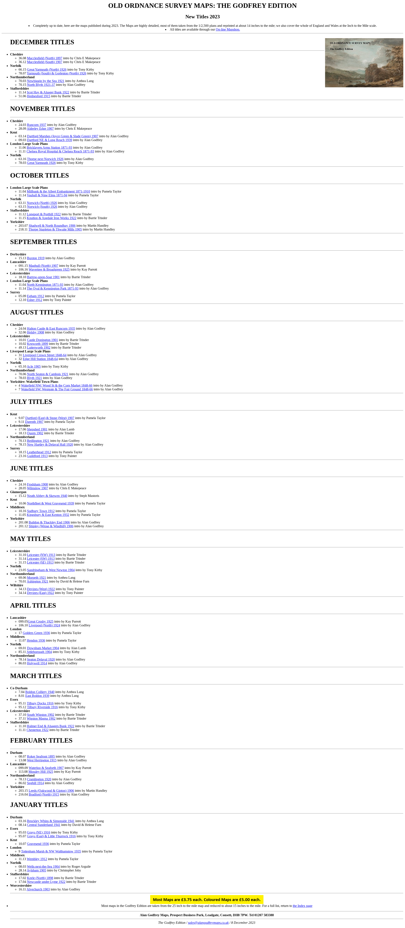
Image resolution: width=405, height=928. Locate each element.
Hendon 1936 (36, 640)
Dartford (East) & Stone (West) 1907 (49, 418)
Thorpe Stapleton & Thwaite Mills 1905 (55, 229)
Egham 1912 (35, 296)
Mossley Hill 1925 (40, 771)
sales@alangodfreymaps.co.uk (208, 922)
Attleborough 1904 (39, 652)
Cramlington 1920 (39, 779)
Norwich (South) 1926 (42, 206)
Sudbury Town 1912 (41, 511)
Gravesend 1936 (38, 844)
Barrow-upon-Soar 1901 (43, 277)
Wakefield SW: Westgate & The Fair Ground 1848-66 (57, 389)
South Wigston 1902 (40, 714)
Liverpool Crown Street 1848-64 (44, 355)
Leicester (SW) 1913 (41, 558)
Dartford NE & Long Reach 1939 (49, 140)
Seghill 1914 (35, 783)
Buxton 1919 (36, 258)
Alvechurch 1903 (38, 889)
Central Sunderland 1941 (43, 825)
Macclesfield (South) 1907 (44, 62)
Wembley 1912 (37, 859)
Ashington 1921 (37, 581)
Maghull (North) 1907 (43, 265)
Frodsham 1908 (37, 484)
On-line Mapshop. (228, 29)
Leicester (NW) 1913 (41, 555)
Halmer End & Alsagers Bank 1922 (50, 726)
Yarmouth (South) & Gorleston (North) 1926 (56, 73)
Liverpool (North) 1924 (44, 625)
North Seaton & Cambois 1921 (47, 374)
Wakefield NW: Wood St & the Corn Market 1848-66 (56, 385)
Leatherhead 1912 (39, 452)
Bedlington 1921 (38, 440)
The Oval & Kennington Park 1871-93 (52, 288)
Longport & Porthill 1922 (44, 214)
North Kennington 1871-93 (45, 284)
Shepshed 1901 (37, 429)
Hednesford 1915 (38, 96)
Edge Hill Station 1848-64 (40, 359)
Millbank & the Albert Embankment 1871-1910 (58, 191)
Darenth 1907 (34, 422)
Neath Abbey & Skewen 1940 (47, 496)
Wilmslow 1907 (37, 488)
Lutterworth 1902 (38, 347)
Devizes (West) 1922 (41, 589)
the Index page (302, 906)
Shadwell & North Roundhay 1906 (52, 225)
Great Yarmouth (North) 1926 (46, 69)
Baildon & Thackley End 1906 (49, 522)
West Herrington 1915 (42, 760)
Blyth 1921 (34, 378)
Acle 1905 (34, 366)
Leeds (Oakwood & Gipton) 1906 (51, 790)
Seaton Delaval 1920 (41, 659)
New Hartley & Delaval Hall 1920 (50, 444)
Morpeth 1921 (36, 577)
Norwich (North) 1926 (42, 203)
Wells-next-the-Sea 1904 (43, 866)
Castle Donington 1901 (42, 340)
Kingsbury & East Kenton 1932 (48, 515)
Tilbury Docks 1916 (40, 703)
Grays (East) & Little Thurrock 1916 (51, 836)
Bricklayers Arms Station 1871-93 (49, 147)
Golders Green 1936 (36, 633)
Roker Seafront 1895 (41, 756)
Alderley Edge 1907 (40, 128)
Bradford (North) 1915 (44, 794)
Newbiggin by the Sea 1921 (45, 81)
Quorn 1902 (35, 433)
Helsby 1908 (35, 332)
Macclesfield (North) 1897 (44, 58)
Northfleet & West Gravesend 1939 (50, 503)
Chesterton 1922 (38, 730)
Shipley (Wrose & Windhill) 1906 (51, 526)
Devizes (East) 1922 (40, 593)
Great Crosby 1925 (40, 621)
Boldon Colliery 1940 (39, 692)
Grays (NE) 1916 (38, 832)
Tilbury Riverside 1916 (42, 707)
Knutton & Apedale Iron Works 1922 (51, 218)
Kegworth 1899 (37, 343)
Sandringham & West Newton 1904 (51, 570)
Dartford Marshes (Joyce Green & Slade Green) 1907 (62, 136)
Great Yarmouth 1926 (41, 163)
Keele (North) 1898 (40, 878)
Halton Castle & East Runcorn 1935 (51, 328)
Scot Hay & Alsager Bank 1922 (48, 92)
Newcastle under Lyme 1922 (46, 881)
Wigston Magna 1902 (41, 718)
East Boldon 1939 (37, 695)
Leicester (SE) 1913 (40, 562)
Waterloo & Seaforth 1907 (46, 768)
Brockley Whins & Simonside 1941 (50, 821)
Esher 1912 (34, 300)
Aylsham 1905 (36, 870)
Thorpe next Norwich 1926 (45, 159)
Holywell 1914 (37, 663)
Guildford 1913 (37, 456)
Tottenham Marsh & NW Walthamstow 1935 (51, 851)
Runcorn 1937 (36, 125)
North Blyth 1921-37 (41, 84)
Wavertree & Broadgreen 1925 (49, 269)
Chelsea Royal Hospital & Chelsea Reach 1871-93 (60, 151)
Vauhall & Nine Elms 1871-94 (47, 195)
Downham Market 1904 (43, 648)
